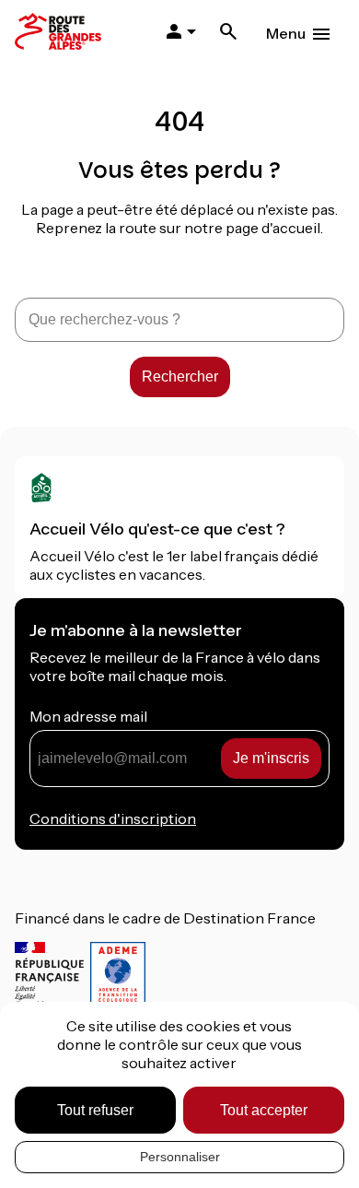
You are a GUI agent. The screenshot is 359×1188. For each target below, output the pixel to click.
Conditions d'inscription (112, 818)
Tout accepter (263, 1110)
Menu (286, 33)
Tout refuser (95, 1110)
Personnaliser (180, 1156)
